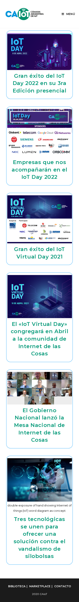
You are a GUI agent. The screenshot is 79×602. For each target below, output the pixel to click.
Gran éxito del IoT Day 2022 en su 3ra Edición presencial (39, 83)
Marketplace (39, 586)
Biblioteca (16, 586)
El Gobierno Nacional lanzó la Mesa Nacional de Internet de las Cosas (39, 425)
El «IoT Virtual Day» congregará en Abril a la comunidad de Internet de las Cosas (39, 339)
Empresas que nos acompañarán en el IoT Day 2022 (39, 169)
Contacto (62, 586)
